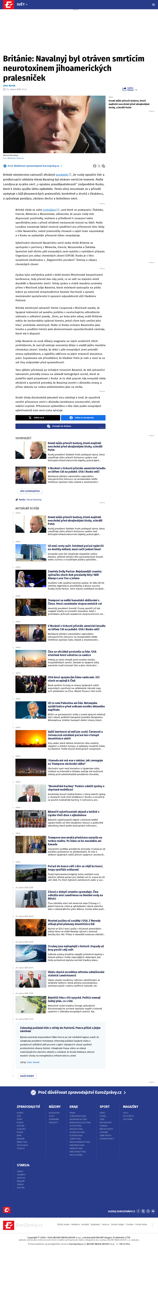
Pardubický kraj (77, 1145)
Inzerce (105, 1224)
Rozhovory (54, 1113)
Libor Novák (9, 85)
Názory (55, 1107)
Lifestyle (21, 1178)
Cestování (127, 1119)
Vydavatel (95, 1224)
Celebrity (21, 1175)
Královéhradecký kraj (80, 1142)
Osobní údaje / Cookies (122, 1224)
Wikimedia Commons (16, 158)
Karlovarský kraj (78, 1152)
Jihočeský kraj (76, 1129)
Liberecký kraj (76, 1148)
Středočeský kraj (78, 1116)
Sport (20, 1119)
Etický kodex (63, 1224)
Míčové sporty (106, 1129)
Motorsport (106, 1123)
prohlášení (50, 209)
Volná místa (141, 1224)
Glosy (51, 1116)
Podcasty (53, 1123)
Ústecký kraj (75, 1126)
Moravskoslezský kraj (80, 1123)
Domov (20, 1113)
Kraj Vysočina (76, 1155)
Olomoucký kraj (77, 1132)
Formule (104, 1126)
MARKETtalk (22, 1142)
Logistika (21, 1129)
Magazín (20, 1139)
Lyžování (104, 1132)
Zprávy (20, 1171)
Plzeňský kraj (76, 1135)
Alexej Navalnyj (34, 499)
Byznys (20, 1123)
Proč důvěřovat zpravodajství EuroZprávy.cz (33, 165)
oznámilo (62, 174)
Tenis (102, 1119)
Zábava (20, 1184)
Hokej (102, 1113)
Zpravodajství (28, 1107)
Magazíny (130, 1107)
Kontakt (85, 1224)
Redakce (75, 1224)
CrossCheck (22, 1145)
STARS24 (23, 1165)
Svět (21, 4)
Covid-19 (21, 1148)
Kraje (74, 1107)
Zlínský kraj (75, 1139)
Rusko (22, 499)
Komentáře (54, 1119)
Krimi (19, 1135)
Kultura (20, 1126)
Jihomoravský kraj (78, 1119)
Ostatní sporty (107, 1139)
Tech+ (125, 1113)
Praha (72, 1113)
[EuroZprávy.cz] (10, 4)
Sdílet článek (130, 89)
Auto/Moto (128, 1116)
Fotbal (103, 1116)
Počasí (20, 1132)
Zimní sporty (106, 1135)
